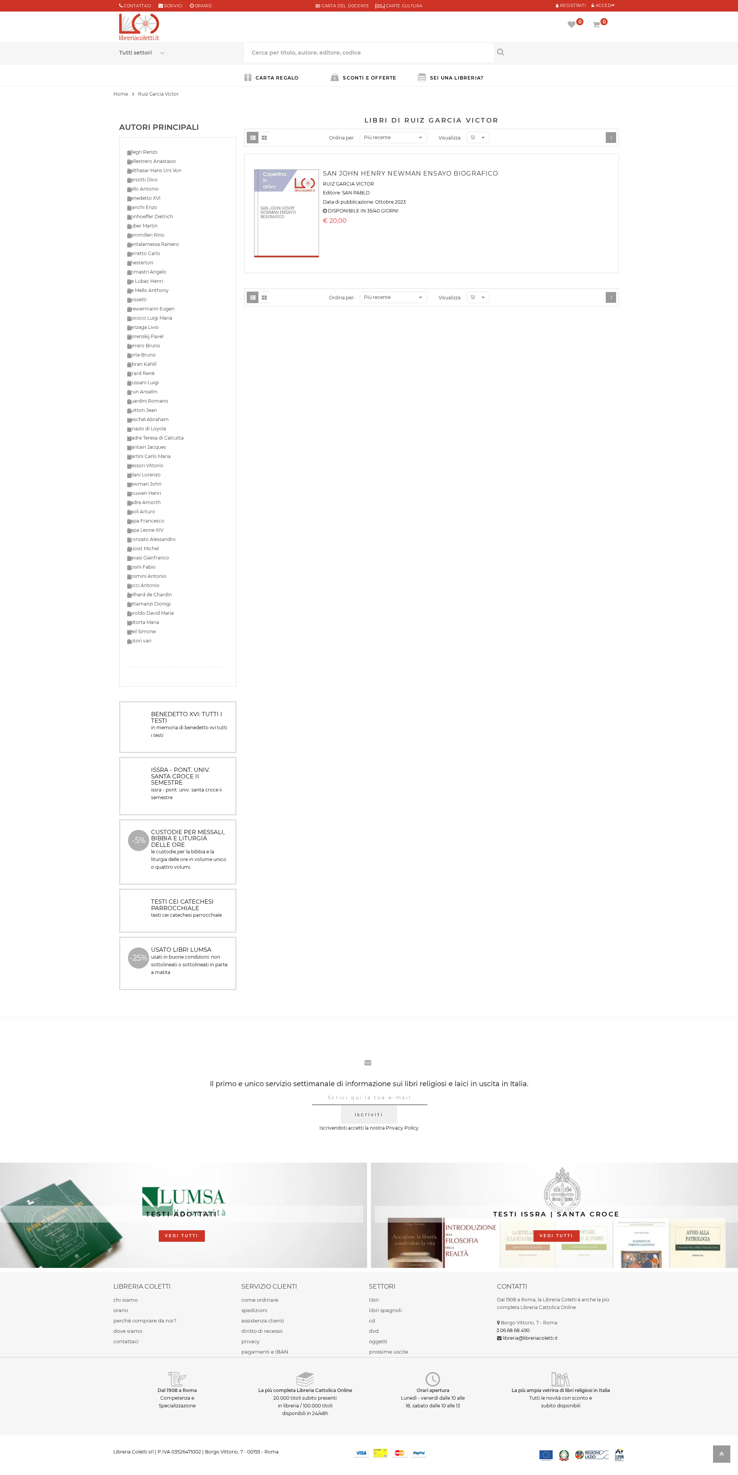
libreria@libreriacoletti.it (530, 1338)
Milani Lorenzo (144, 475)
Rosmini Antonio (146, 576)
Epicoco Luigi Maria (149, 318)
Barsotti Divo (142, 180)
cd (372, 1320)
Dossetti (136, 299)
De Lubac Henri (145, 281)
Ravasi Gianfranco (148, 558)
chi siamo (125, 1300)
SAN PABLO (356, 193)
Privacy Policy (402, 1128)
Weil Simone (141, 631)
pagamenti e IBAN (264, 1352)
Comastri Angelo (146, 272)
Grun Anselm (142, 392)
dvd (374, 1331)
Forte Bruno (141, 355)
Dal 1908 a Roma (177, 1390)
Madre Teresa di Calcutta (155, 438)
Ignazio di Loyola (146, 428)
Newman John (144, 484)
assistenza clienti (262, 1320)
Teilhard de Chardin (149, 594)
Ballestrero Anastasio (151, 161)
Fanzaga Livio (143, 327)
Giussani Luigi (143, 382)
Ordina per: (342, 138)
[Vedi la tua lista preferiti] (573, 25)
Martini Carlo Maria (149, 456)
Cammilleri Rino (146, 235)
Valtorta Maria (143, 622)
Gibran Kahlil (141, 364)
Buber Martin (142, 226)
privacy (250, 1341)
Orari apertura (433, 1390)
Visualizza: (450, 138)
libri (374, 1300)
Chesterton (140, 262)
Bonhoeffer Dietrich (150, 216)
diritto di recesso (262, 1331)
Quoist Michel (143, 548)
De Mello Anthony (148, 290)
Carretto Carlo (143, 253)
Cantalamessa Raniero (153, 244)
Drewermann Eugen (151, 309)
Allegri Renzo (142, 152)
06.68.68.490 (515, 1330)
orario (203, 5)
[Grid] (264, 137)
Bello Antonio (143, 189)
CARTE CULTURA (403, 5)
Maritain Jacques (146, 447)
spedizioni (254, 1310)
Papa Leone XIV (145, 530)
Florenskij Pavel (145, 336)
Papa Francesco (146, 521)
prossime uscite (388, 1352)
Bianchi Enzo (142, 207)
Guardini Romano (147, 401)
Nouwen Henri (144, 493)
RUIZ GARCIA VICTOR (348, 184)
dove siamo (127, 1331)
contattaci (126, 1341)
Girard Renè (141, 373)
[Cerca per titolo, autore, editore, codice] (556, 52)
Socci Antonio (143, 585)
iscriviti (369, 1114)
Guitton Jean (142, 410)
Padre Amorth (144, 502)
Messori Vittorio (145, 465)
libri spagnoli (385, 1310)
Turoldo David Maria (150, 613)
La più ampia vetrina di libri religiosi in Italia (561, 1390)
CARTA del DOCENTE (344, 5)
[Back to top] (721, 1456)
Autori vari (139, 641)
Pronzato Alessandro (151, 539)
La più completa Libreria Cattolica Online (305, 1390)
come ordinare (259, 1300)
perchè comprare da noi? (144, 1320)
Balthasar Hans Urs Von (154, 170)
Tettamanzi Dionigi (149, 604)
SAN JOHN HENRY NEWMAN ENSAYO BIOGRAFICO (411, 173)
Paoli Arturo (141, 511)
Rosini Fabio (141, 567)
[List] (252, 137)
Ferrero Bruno (143, 345)
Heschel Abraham (148, 419)
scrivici (173, 5)
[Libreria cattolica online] (139, 27)
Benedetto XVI (144, 198)
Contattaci (137, 5)
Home (120, 94)
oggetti (378, 1341)
